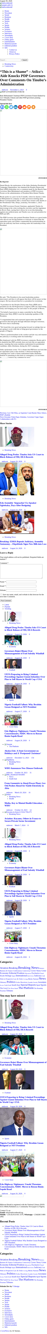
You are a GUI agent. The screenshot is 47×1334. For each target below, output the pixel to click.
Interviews (8, 33)
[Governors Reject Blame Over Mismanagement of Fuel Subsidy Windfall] (13, 644)
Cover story (9, 38)
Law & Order (18, 979)
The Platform (14, 746)
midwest (5, 90)
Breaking (13, 968)
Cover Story (13, 727)
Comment (4, 563)
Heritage (8, 976)
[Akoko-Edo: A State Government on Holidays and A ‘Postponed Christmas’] (8, 744)
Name (3, 582)
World (7, 15)
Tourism (3, 991)
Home (7, 11)
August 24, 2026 (16, 510)
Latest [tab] (7, 605)
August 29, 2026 (16, 461)
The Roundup (38, 988)
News (11, 777)
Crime (43, 971)
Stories (7, 21)
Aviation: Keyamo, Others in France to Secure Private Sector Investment (23, 819)
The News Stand (13, 988)
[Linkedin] (16, 107)
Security (35, 982)
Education (28, 973)
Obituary (3, 982)
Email (3, 586)
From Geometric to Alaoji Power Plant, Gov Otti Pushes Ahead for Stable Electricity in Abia (25, 785)
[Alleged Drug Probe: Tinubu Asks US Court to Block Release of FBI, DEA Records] (17, 446)
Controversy (9, 66)
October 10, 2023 (21, 810)
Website (3, 590)
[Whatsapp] (7, 107)
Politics (11, 981)
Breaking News (10, 64)
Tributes (9, 991)
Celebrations (17, 971)
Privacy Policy (14, 54)
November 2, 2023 (17, 90)
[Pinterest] (20, 107)
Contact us (13, 50)
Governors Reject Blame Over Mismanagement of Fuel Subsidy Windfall (24, 652)
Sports (7, 25)
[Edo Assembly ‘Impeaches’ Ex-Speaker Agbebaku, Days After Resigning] (17, 495)
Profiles (18, 982)
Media (30, 979)
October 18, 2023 (21, 773)
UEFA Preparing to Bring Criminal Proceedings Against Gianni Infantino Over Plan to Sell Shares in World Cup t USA (25, 676)
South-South (7, 985)
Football (12, 670)
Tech (6, 23)
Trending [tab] (8, 609)
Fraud (42, 973)
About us (12, 52)
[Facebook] (2, 107)
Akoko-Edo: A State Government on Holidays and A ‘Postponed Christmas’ (23, 752)
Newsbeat (8, 13)
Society (2, 985)
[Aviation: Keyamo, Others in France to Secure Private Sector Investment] (18, 812)
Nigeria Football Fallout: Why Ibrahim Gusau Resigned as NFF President (23, 705)
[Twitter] (11, 107)
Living (25, 979)
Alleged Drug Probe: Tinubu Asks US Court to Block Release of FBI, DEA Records (22, 455)
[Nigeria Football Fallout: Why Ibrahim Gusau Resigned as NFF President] (13, 698)
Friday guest (9, 40)
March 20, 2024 (21, 792)
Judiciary (38, 976)
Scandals (30, 982)
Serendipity (9, 35)
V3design (15, 1286)
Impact (13, 976)
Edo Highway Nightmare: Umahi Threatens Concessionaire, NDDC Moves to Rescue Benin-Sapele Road (25, 733)
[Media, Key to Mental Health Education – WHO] (8, 795)
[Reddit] (24, 107)
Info (6, 48)
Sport (38, 985)
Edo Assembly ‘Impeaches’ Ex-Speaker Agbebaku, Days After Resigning (18, 504)
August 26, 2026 (21, 740)
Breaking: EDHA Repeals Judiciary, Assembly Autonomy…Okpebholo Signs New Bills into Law (23, 542)
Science (7, 29)
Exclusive (8, 31)
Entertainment (10, 42)
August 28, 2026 (21, 658)
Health (7, 19)
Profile (7, 27)
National (35, 979)
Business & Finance (6, 971)
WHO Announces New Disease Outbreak (24, 768)
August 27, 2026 (21, 711)
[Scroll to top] (0, 1333)
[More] (33, 107)
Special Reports (28, 984)
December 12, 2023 (22, 758)
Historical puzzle (11, 44)
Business (8, 17)
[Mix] (29, 107)
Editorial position (11, 46)
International (21, 975)
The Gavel (4, 988)
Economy (12, 647)
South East (13, 779)
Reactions (24, 982)
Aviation (4, 968)
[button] (0, 58)
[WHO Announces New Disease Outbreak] (9, 760)
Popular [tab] (7, 607)
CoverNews (5, 1331)
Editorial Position (16, 973)
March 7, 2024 (20, 825)
